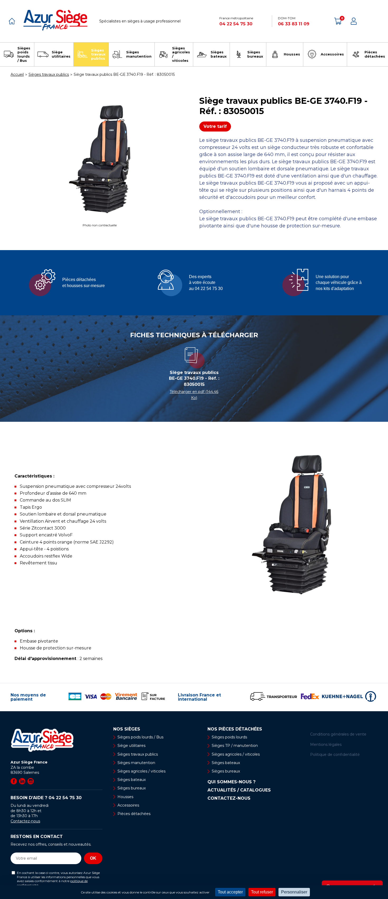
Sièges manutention (136, 762)
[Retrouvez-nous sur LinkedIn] (22, 781)
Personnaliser (294, 892)
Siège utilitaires (131, 745)
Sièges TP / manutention (235, 745)
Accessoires (128, 805)
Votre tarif (215, 126)
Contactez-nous (25, 821)
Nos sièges (126, 729)
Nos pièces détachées (234, 729)
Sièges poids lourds (229, 737)
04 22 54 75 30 (235, 23)
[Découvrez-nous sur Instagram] (30, 781)
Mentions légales (326, 744)
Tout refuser (262, 892)
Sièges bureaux (131, 788)
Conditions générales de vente (338, 734)
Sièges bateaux (131, 779)
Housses (125, 796)
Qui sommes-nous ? (231, 782)
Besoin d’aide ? (46, 797)
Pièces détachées (133, 813)
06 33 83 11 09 (293, 23)
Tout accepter (230, 892)
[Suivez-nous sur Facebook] (14, 781)
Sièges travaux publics (137, 754)
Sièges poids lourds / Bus (140, 737)
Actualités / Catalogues (239, 790)
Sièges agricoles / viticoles (141, 771)
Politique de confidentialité (335, 754)
